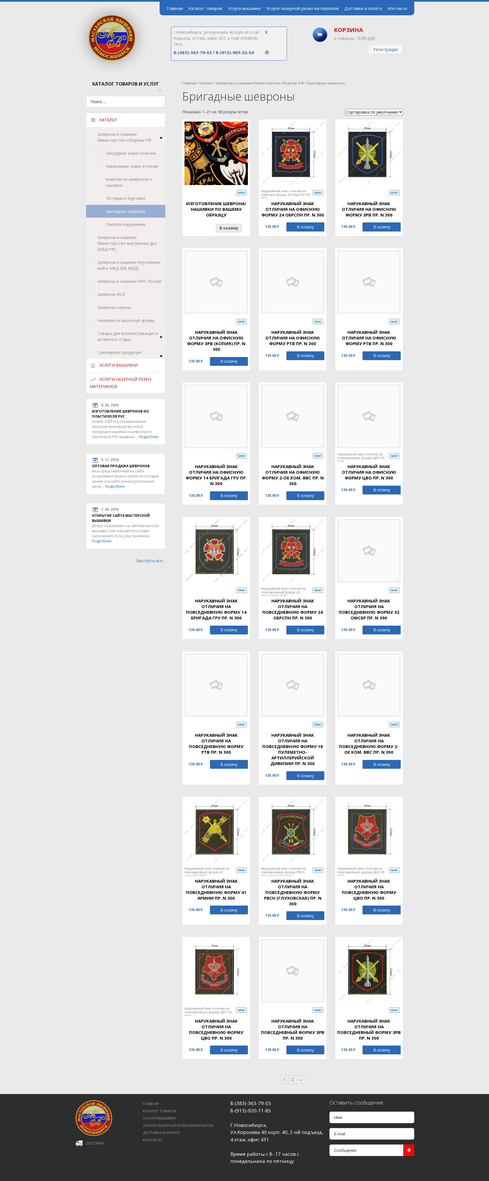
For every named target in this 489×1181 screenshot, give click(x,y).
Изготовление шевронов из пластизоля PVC (120, 414)
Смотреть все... (150, 560)
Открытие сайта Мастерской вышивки (121, 518)
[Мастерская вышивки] (112, 72)
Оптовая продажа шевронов (121, 466)
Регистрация (385, 49)
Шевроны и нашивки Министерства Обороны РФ (260, 83)
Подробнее (148, 436)
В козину (229, 228)
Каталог (206, 83)
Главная (189, 83)
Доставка (95, 1143)
